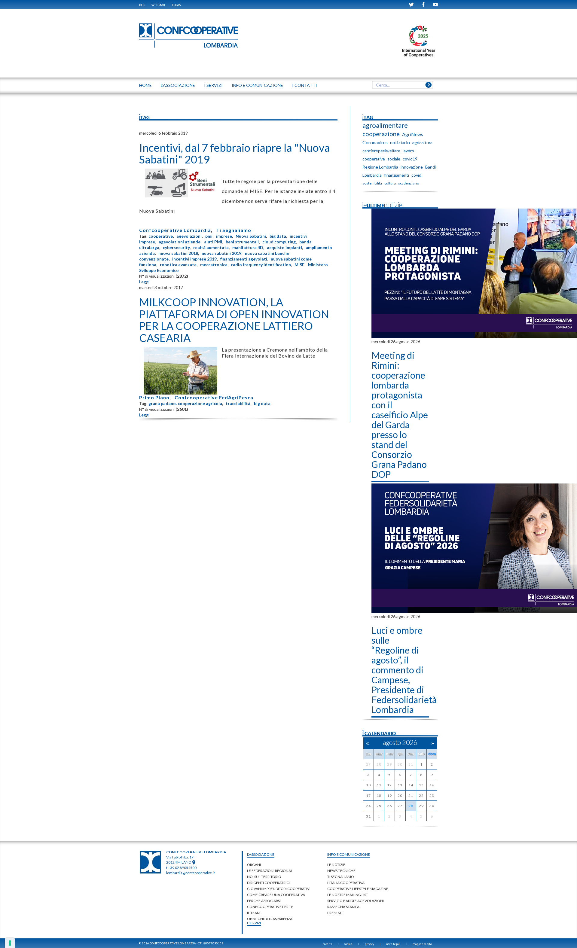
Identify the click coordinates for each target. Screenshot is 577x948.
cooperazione (381, 133)
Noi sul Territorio (264, 876)
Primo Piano (154, 397)
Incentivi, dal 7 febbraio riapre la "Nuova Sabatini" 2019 (234, 153)
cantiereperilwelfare (381, 150)
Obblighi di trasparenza (269, 918)
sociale (393, 158)
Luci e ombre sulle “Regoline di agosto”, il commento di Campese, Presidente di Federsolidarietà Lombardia (404, 670)
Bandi (430, 166)
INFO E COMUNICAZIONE (257, 85)
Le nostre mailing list (347, 894)
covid (416, 175)
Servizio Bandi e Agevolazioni (355, 900)
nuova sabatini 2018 (178, 253)
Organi (254, 864)
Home (145, 85)
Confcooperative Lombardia (175, 230)
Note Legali (393, 944)
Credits (327, 944)
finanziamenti (396, 175)
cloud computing (279, 241)
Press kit (335, 912)
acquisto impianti (284, 247)
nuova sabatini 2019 (221, 253)
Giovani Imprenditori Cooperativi (278, 888)
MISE (299, 264)
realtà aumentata (211, 247)
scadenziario (408, 183)
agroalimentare (385, 125)
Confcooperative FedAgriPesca (214, 397)
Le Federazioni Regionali (270, 870)
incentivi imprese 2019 (194, 258)
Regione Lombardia (380, 166)
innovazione (412, 166)
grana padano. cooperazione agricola (185, 403)
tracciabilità (238, 403)
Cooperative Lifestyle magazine (357, 888)
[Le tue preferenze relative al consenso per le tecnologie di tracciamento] (10, 943)
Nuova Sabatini (251, 236)
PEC (142, 5)
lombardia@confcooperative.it (190, 872)
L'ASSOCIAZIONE (178, 85)
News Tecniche (341, 870)
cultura (390, 183)
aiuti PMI (213, 241)
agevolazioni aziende (179, 241)
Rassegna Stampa (343, 906)
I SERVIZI (213, 85)
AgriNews (412, 134)
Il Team (253, 912)
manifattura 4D (247, 247)
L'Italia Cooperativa (346, 882)
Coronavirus (375, 142)
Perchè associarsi (264, 900)
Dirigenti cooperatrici (268, 882)
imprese (224, 236)
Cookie (348, 944)
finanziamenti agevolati (243, 258)
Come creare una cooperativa (276, 894)
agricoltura (422, 142)
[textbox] (402, 85)
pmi (208, 236)
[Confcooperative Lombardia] (188, 35)
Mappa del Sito (422, 944)
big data (278, 236)
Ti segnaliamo (340, 876)
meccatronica (213, 264)
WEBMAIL (158, 5)
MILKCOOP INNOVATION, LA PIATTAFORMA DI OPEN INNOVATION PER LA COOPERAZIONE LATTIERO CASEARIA (234, 319)
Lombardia (372, 175)
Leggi (144, 281)
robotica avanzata (178, 264)
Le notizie (336, 864)
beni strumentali (242, 241)
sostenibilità (372, 183)
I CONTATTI (304, 85)
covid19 (410, 158)
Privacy (369, 944)
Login (176, 5)
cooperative (160, 236)
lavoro (408, 150)
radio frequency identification (261, 264)
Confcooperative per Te (270, 906)
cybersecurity (176, 247)
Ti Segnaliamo (233, 230)
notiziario (400, 142)
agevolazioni (189, 236)
